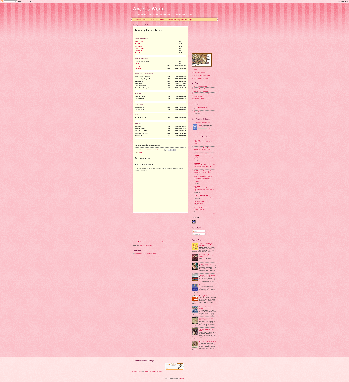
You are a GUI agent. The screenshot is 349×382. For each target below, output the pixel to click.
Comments (197, 234)
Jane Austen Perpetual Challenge (179, 19)
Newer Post (137, 242)
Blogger (182, 378)
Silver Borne (139, 50)
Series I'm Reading (157, 19)
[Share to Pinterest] (175, 150)
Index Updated (203, 296)
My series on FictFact (197, 96)
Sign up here (195, 69)
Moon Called (139, 41)
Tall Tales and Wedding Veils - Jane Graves (206, 244)
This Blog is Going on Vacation (207, 275)
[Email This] (168, 150)
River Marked (139, 53)
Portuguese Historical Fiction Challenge (206, 307)
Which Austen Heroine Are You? (207, 342)
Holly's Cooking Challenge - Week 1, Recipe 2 (206, 318)
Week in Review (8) (198, 203)
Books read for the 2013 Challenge (200, 78)
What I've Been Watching (198, 98)
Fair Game (138, 68)
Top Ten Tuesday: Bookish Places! (202, 172)
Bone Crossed (139, 48)
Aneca (199, 125)
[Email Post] (165, 150)
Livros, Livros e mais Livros (201, 195)
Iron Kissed (138, 46)
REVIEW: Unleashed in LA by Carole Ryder (203, 142)
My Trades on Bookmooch (198, 89)
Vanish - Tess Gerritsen (205, 285)
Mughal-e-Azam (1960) (205, 264)
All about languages (199, 209)
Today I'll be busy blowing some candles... (207, 255)
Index (140, 152)
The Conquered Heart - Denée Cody (206, 330)
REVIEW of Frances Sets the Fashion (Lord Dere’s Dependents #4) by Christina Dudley (204, 189)
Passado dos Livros (137, 371)
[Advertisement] (160, 226)
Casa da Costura (198, 112)
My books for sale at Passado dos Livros (202, 94)
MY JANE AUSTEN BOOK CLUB (203, 177)
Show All (214, 213)
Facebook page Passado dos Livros (153, 371)
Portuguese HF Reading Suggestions (201, 75)
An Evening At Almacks (200, 107)
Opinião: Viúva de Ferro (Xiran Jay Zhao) (204, 197)
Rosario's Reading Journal (201, 208)
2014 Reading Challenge (203, 122)
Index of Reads (140, 19)
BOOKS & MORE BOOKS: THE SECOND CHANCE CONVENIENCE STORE (204, 165)
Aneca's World (149, 8)
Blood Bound (139, 44)
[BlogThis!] (170, 150)
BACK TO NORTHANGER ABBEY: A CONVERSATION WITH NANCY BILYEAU (203, 180)
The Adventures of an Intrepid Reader (204, 171)
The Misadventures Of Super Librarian (201, 154)
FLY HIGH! (197, 163)
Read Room (197, 186)
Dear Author (197, 140)
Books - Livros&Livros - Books (202, 148)
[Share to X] (172, 150)
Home (164, 242)
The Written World (199, 202)
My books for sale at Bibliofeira (200, 91)
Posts (195, 231)
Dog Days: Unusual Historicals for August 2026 (204, 157)
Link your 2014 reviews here (199, 72)
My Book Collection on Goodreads (200, 86)
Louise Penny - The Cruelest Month (202, 149)
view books (211, 131)
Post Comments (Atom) (146, 245)
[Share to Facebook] (174, 150)
